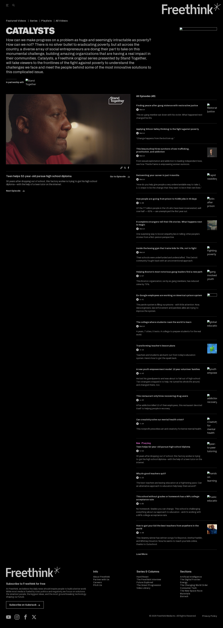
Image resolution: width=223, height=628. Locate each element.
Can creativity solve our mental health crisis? (160, 420)
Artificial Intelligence (191, 577)
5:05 (142, 504)
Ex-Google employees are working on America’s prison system (169, 295)
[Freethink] (191, 8)
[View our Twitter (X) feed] (34, 617)
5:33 (142, 478)
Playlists (46, 20)
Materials (185, 594)
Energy (183, 582)
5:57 (142, 276)
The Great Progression (149, 585)
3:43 (142, 350)
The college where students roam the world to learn (163, 322)
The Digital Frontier (190, 579)
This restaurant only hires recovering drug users (162, 396)
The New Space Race (191, 591)
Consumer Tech (188, 588)
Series (34, 20)
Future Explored (145, 582)
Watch (142, 110)
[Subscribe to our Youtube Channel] (8, 617)
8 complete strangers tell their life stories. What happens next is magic (169, 223)
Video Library (143, 588)
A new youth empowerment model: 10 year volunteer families (168, 369)
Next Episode (13, 191)
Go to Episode (118, 176)
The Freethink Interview (149, 579)
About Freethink (101, 577)
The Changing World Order (194, 585)
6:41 (142, 299)
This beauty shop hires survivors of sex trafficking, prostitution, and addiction (162, 150)
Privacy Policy (209, 616)
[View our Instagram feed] (17, 617)
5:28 (142, 203)
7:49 (142, 424)
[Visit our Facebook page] (25, 617)
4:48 (142, 533)
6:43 (142, 373)
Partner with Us (101, 579)
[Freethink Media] (46, 572)
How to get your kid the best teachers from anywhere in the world (167, 527)
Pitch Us (97, 585)
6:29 (142, 400)
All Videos (62, 20)
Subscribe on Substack (22, 605)
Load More (141, 554)
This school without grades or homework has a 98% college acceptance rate (167, 498)
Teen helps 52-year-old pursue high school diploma (163, 447)
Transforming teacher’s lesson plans (155, 346)
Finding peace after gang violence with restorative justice (167, 105)
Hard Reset (143, 577)
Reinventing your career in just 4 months (157, 175)
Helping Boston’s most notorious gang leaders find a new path (169, 272)
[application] (68, 129)
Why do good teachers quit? (151, 473)
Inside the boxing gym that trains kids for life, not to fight (166, 248)
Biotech (184, 596)
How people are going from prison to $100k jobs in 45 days (166, 199)
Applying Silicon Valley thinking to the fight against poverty (167, 129)
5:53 (142, 451)
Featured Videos (16, 20)
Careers (97, 582)
